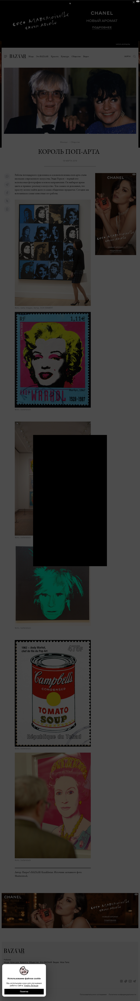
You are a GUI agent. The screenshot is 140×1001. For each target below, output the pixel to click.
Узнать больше (31, 985)
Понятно (24, 991)
